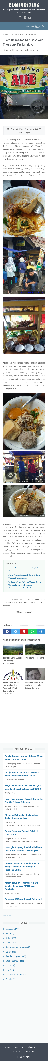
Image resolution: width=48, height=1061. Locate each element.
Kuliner (11, 942)
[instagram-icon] (20, 18)
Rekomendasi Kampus (18, 947)
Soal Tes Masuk (15, 961)
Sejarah (11, 952)
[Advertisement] (24, 715)
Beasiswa (12, 929)
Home (7, 1047)
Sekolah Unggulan (16, 956)
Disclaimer (17, 1051)
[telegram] (41, 631)
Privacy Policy (29, 1051)
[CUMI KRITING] (24, 5)
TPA (10, 970)
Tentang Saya (18, 1047)
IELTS (10, 933)
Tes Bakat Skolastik (16, 974)
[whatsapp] (32, 631)
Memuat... (7, 915)
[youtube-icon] (29, 18)
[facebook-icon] (25, 18)
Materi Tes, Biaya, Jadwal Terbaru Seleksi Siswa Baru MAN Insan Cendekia (21, 886)
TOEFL (10, 965)
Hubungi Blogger (34, 1047)
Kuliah (11, 938)
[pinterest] (24, 631)
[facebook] (7, 631)
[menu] (6, 26)
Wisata (10, 979)
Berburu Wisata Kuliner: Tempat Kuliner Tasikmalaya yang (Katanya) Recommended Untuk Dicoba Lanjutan (25, 585)
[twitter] (15, 631)
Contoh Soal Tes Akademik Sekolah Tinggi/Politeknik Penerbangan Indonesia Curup (22, 866)
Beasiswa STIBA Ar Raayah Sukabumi (23, 899)
